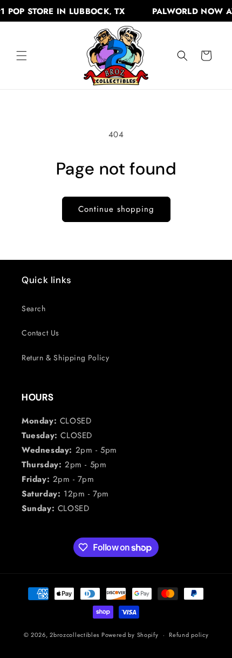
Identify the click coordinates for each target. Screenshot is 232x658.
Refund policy (188, 634)
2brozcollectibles (74, 634)
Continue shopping (116, 209)
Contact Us (40, 332)
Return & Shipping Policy (65, 357)
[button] (21, 56)
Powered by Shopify (130, 634)
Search (34, 308)
